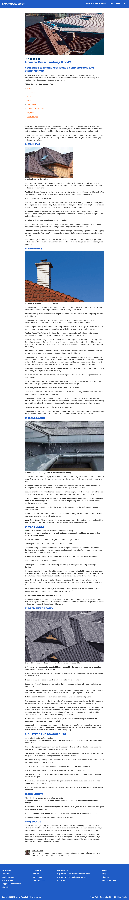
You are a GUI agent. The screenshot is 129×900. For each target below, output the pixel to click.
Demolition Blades (96, 4)
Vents (29, 100)
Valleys (29, 88)
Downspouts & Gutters (35, 108)
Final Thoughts (32, 117)
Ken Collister (37, 851)
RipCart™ (115, 4)
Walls (29, 96)
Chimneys (30, 92)
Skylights (30, 113)
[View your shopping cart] (124, 4)
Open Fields (31, 104)
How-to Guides (32, 59)
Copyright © (6, 897)
